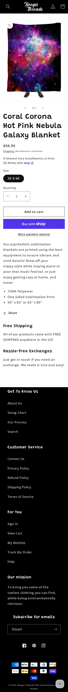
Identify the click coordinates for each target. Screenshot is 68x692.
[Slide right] (43, 108)
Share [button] (12, 313)
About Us (15, 403)
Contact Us (16, 459)
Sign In (13, 524)
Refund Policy (18, 478)
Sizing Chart (17, 413)
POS (37, 685)
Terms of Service (21, 497)
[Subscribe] (55, 629)
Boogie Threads (25, 685)
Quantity (9, 188)
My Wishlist (17, 543)
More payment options (34, 234)
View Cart (15, 533)
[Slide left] (25, 108)
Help (11, 562)
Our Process (17, 422)
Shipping (8, 151)
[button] (8, 6)
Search (13, 432)
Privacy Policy (18, 468)
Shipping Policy (19, 487)
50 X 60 (13, 178)
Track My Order (20, 552)
